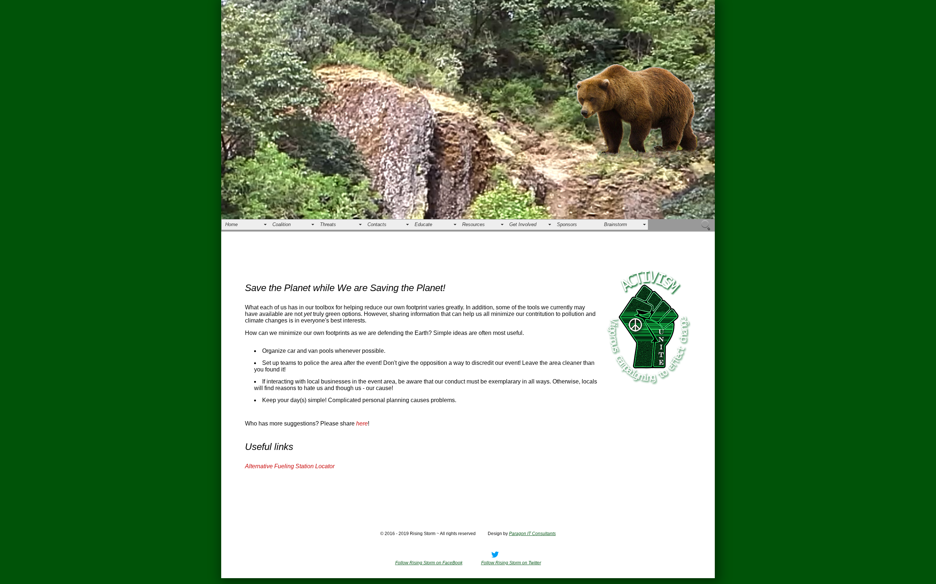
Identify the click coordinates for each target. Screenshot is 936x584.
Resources (473, 224)
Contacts (376, 224)
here (362, 423)
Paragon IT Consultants (532, 533)
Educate (423, 224)
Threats (328, 224)
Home (231, 224)
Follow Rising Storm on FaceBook (429, 562)
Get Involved (522, 224)
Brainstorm (615, 224)
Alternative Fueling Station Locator (290, 466)
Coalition (281, 224)
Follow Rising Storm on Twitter (511, 562)
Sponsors (567, 224)
